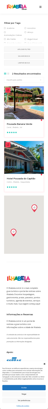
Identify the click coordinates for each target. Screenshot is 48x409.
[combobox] (24, 80)
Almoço (30, 32)
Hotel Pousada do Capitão (21, 178)
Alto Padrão (11, 39)
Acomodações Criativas (13, 35)
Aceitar (24, 388)
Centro (9, 182)
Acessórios (31, 28)
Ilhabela (16, 127)
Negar (24, 394)
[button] (44, 364)
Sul (21, 127)
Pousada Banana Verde (19, 124)
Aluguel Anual (32, 39)
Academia (10, 28)
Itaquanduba (25, 182)
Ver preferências (24, 400)
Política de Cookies (23, 406)
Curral (9, 127)
